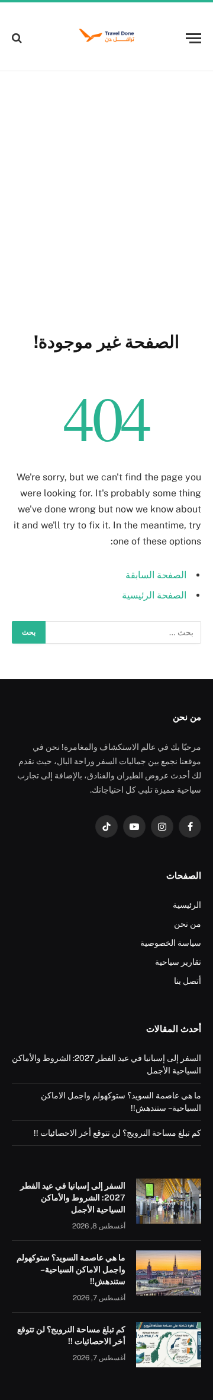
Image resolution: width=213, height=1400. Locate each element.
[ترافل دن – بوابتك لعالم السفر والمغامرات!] (106, 38)
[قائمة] (193, 38)
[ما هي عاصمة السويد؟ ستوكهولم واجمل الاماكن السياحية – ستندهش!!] (168, 1273)
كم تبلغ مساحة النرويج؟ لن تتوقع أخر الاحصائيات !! (117, 1133)
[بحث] (18, 38)
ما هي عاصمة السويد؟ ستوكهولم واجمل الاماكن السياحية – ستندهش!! (71, 1269)
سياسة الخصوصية (170, 943)
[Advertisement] (106, 199)
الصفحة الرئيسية (154, 595)
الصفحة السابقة (155, 575)
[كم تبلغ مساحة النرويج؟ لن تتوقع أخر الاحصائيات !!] (168, 1344)
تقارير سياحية (178, 962)
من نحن (187, 924)
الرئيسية (187, 905)
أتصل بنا (187, 981)
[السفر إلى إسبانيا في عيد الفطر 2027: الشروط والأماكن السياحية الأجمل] (168, 1201)
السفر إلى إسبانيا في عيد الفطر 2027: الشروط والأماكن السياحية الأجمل (72, 1197)
